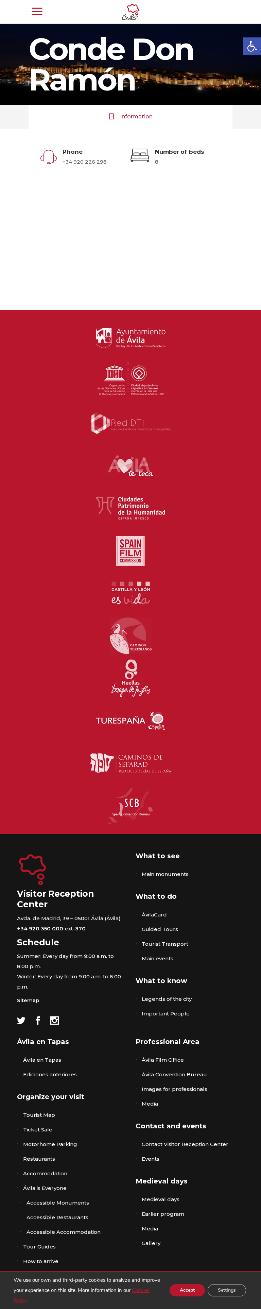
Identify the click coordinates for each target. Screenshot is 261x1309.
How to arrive (40, 1261)
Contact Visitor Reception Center (185, 1144)
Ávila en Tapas (42, 1060)
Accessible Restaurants (57, 1217)
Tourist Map (39, 1115)
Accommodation (45, 1173)
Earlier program (163, 1214)
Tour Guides (39, 1246)
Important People (166, 1013)
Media (150, 1103)
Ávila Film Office (163, 1060)
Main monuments (165, 874)
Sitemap (28, 1000)
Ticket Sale (37, 1129)
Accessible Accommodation (64, 1232)
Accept (187, 1290)
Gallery (151, 1243)
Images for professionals (174, 1089)
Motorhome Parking (50, 1144)
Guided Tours (160, 929)
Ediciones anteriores (50, 1074)
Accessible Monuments (58, 1202)
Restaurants (39, 1159)
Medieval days (160, 1199)
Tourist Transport (165, 944)
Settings (227, 1290)
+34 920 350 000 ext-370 (51, 928)
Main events (157, 958)
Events (150, 1159)
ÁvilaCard (154, 914)
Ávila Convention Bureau (174, 1074)
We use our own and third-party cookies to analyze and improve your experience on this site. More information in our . (87, 1290)
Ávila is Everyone (45, 1188)
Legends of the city (167, 999)
